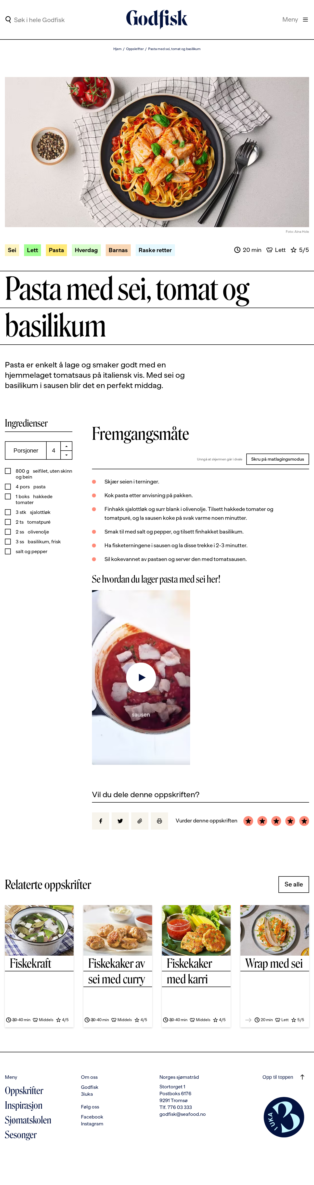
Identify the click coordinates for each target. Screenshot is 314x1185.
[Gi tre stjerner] (276, 821)
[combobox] (54, 19)
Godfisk (89, 1087)
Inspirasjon (23, 1105)
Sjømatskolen (28, 1120)
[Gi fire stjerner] (290, 821)
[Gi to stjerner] (262, 821)
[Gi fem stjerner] (304, 821)
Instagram (92, 1123)
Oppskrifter (135, 49)
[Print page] (159, 821)
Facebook (92, 1117)
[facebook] (100, 821)
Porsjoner (25, 450)
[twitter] (120, 821)
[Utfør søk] (8, 19)
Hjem (117, 49)
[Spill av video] (141, 677)
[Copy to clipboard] (139, 821)
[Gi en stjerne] (248, 821)
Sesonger (21, 1135)
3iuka (87, 1094)
